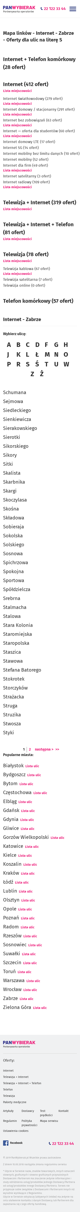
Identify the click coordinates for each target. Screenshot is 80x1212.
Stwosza (12, 723)
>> (57, 749)
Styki (8, 732)
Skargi (10, 491)
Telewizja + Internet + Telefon (22, 1083)
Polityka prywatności (29, 1123)
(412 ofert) (25, 84)
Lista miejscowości (17, 91)
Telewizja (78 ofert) (25, 254)
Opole (9, 909)
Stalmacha (14, 607)
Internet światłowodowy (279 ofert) (33, 99)
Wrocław (12, 989)
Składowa (13, 518)
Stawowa (13, 661)
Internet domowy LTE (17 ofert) (29, 142)
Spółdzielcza (16, 589)
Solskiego (13, 544)
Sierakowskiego (20, 428)
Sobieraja (13, 527)
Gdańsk (11, 810)
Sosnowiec (14, 944)
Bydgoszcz (14, 774)
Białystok (13, 765)
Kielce (9, 855)
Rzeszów (12, 935)
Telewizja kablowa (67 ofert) (26, 269)
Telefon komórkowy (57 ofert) (38, 301)
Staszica (12, 652)
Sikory (10, 455)
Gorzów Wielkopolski (26, 837)
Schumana (14, 392)
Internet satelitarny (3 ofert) (27, 176)
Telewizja (9, 1096)
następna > (44, 749)
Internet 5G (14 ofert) (21, 148)
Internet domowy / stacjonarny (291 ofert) (39, 109)
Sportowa (13, 580)
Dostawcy (28, 1111)
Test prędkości (46, 1113)
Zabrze (10, 998)
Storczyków (15, 688)
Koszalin (12, 864)
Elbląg (10, 801)
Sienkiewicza (17, 419)
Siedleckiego (17, 410)
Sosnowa (13, 553)
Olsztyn (11, 900)
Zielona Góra (17, 1007)
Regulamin (10, 1121)
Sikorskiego (16, 446)
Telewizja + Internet (16, 1077)
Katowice (13, 846)
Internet (8, 1070)
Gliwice (11, 828)
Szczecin (12, 962)
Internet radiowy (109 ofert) (26, 182)
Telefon (8, 1089)
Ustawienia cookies (16, 1131)
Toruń (9, 971)
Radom (11, 927)
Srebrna (11, 598)
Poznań (11, 918)
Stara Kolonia (18, 625)
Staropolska (16, 643)
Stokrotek (13, 679)
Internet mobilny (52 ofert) (25, 160)
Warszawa (14, 980)
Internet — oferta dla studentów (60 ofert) (39, 131)
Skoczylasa (15, 500)
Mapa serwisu (49, 1121)
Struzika (12, 715)
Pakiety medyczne (14, 1102)
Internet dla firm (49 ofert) (25, 165)
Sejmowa (13, 401)
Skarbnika (14, 482)
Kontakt (63, 1111)
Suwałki (11, 953)
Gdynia (10, 819)
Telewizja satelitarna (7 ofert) (27, 280)
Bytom (10, 783)
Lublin (10, 891)
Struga (10, 706)
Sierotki (11, 437)
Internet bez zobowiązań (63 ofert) (32, 120)
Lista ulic (32, 766)
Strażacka (13, 697)
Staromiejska (17, 634)
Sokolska (13, 535)
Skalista (12, 473)
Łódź (8, 882)
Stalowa (12, 616)
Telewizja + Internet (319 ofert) (39, 202)
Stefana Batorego (22, 670)
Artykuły (8, 1111)
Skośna (11, 509)
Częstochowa (17, 792)
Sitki (8, 464)
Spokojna (13, 571)
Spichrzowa (15, 562)
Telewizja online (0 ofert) (24, 285)
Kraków (11, 873)
